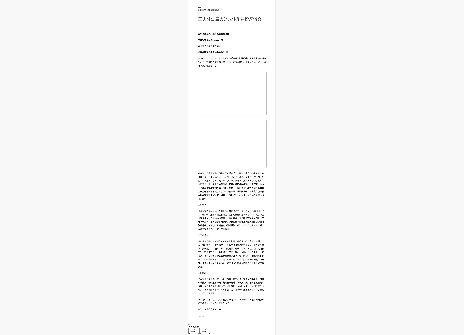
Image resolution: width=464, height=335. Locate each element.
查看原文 (201, 316)
